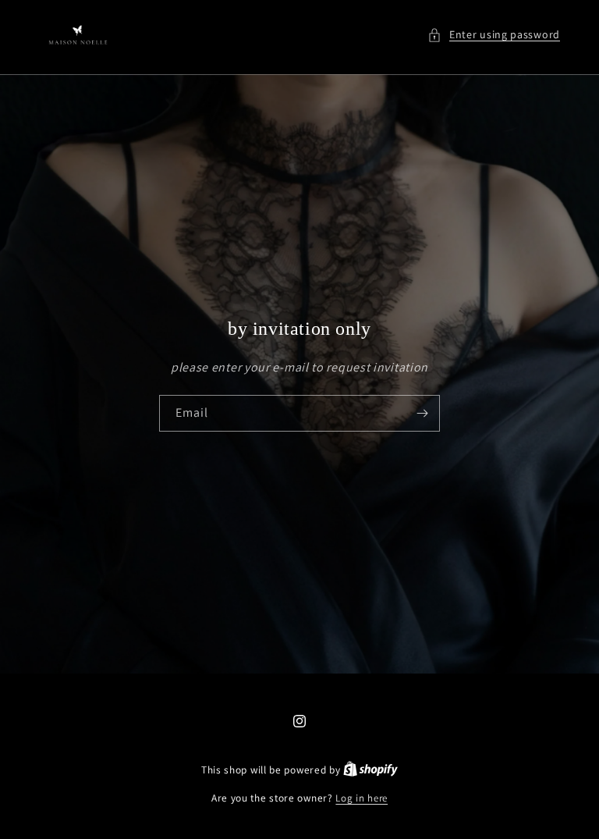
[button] (493, 34)
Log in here (361, 798)
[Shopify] (370, 770)
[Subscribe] (422, 413)
